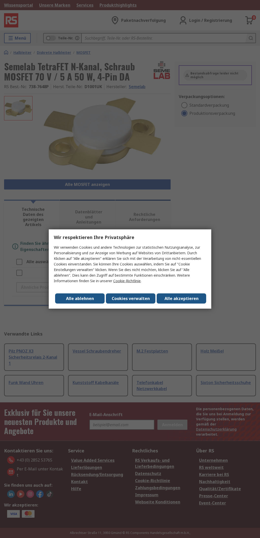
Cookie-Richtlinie (127, 280)
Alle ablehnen (80, 298)
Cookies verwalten (131, 298)
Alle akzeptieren (182, 298)
